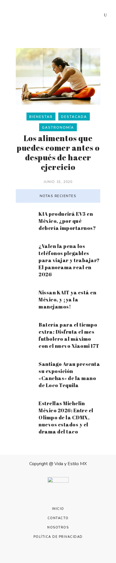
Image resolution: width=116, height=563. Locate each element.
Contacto (58, 518)
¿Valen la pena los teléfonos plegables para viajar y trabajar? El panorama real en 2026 (69, 260)
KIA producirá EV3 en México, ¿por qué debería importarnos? (67, 220)
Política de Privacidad (58, 537)
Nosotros (58, 527)
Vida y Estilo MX (70, 464)
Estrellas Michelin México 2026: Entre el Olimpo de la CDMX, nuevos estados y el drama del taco (66, 417)
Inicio (58, 509)
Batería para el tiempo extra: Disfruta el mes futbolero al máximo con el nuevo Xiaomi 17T (69, 335)
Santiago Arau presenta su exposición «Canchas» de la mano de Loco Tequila (69, 375)
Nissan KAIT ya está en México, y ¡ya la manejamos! (67, 299)
